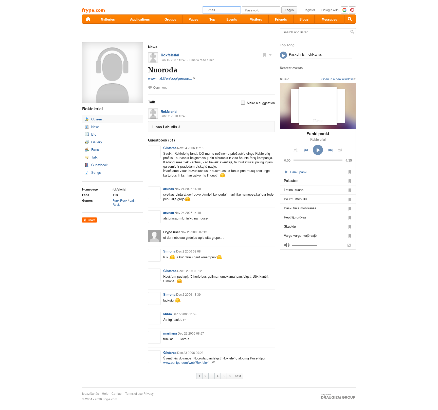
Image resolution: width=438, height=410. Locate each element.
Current (97, 119)
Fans (95, 149)
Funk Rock (120, 200)
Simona (169, 251)
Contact (117, 393)
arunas (168, 188)
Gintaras (169, 147)
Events (231, 19)
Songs (96, 172)
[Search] (350, 19)
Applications (140, 19)
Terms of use (134, 393)
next (238, 376)
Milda (167, 313)
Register (309, 10)
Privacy (148, 393)
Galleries (108, 19)
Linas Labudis (164, 126)
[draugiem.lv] (88, 19)
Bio (93, 134)
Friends (281, 19)
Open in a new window (337, 79)
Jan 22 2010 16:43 (174, 116)
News (95, 126)
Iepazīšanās (90, 393)
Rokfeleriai (170, 54)
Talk (94, 157)
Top (212, 19)
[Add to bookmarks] (265, 54)
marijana (170, 333)
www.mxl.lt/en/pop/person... (170, 78)
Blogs (303, 19)
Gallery (96, 141)
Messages (329, 19)
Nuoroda (162, 70)
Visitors (256, 19)
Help (105, 393)
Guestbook (99, 164)
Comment (160, 87)
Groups (170, 19)
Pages (193, 19)
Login (289, 9)
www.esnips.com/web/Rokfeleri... (187, 362)
